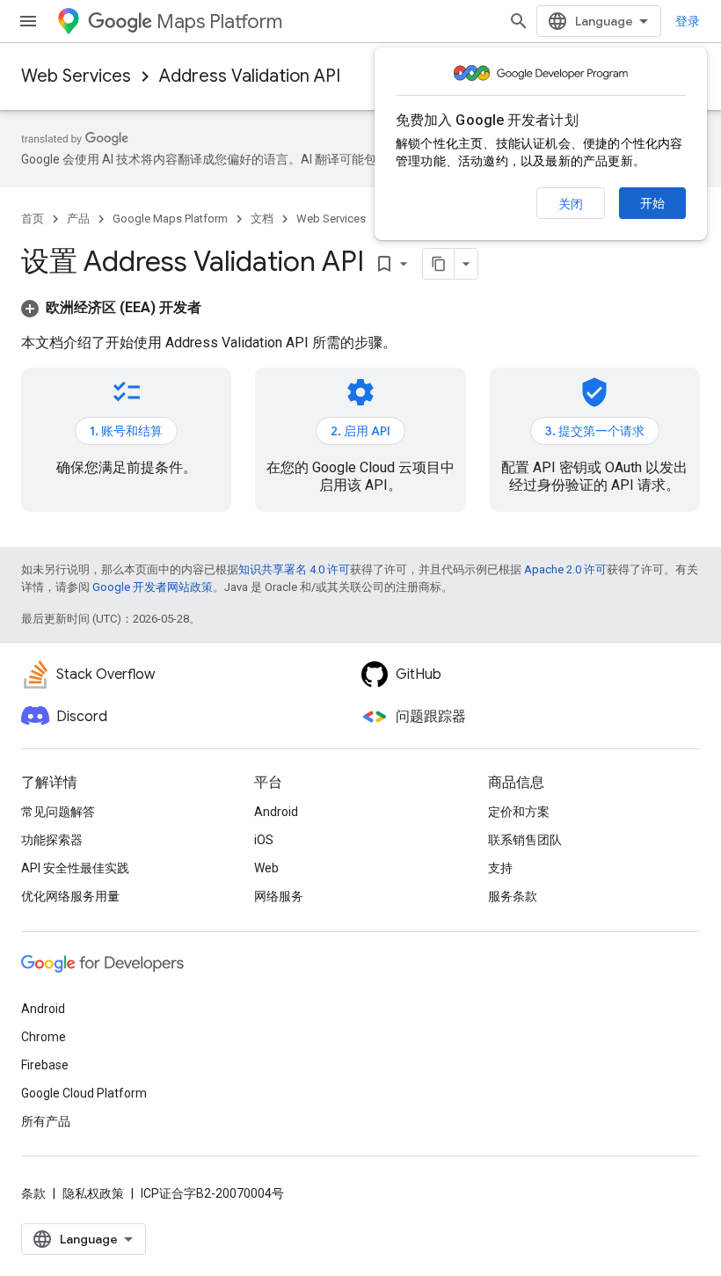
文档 (262, 218)
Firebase (45, 1065)
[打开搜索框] (518, 21)
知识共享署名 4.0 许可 (294, 569)
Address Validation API (249, 76)
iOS (263, 840)
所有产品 (45, 1121)
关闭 (570, 204)
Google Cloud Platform (84, 1093)
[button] (111, 307)
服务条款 (512, 896)
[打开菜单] (28, 21)
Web (266, 868)
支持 (500, 868)
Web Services (76, 76)
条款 (33, 1193)
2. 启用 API (360, 431)
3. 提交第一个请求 (595, 431)
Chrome (43, 1037)
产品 (78, 218)
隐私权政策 (93, 1193)
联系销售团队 (525, 840)
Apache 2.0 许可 (565, 569)
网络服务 (278, 896)
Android (276, 812)
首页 (32, 218)
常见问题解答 (58, 812)
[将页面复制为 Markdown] (439, 264)
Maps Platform (219, 21)
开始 (652, 203)
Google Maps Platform (170, 218)
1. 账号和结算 (126, 431)
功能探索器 (52, 840)
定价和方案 (519, 812)
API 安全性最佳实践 (75, 868)
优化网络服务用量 (70, 896)
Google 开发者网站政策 (152, 587)
